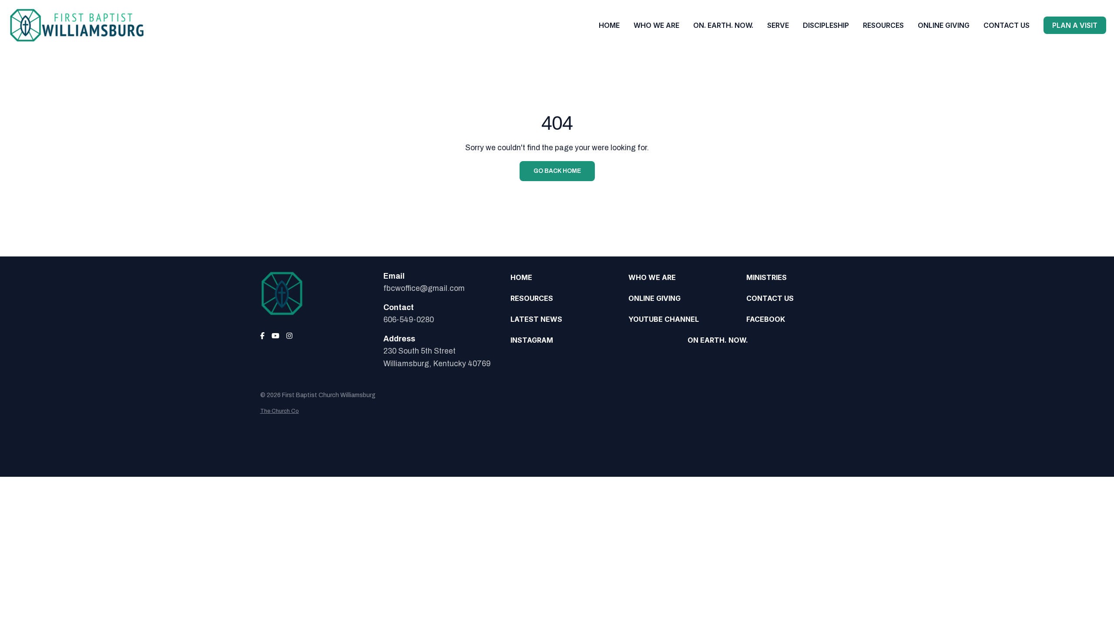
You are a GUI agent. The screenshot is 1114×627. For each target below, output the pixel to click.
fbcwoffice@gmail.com (424, 288)
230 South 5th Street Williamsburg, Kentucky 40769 (436, 357)
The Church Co (279, 411)
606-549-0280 (408, 320)
